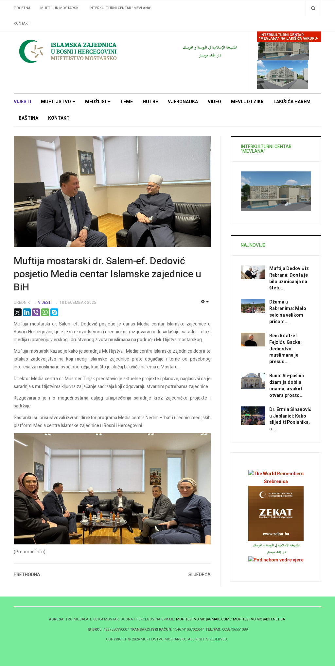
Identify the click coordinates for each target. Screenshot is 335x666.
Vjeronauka (183, 101)
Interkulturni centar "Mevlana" (120, 8)
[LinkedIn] (27, 312)
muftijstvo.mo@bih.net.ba (259, 619)
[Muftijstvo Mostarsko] (87, 51)
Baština (28, 118)
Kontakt (22, 23)
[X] (18, 312)
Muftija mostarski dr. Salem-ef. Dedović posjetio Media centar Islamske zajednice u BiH (107, 274)
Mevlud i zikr (247, 101)
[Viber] (36, 312)
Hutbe (150, 101)
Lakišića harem (291, 101)
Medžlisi (96, 101)
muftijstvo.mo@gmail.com (202, 619)
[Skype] (54, 312)
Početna (22, 8)
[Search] (313, 8)
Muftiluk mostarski (59, 8)
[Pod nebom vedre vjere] (276, 559)
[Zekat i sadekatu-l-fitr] (276, 513)
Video (214, 101)
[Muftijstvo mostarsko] (209, 51)
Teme (126, 101)
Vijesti (22, 101)
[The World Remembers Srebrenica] (276, 477)
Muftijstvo (56, 101)
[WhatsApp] (45, 312)
